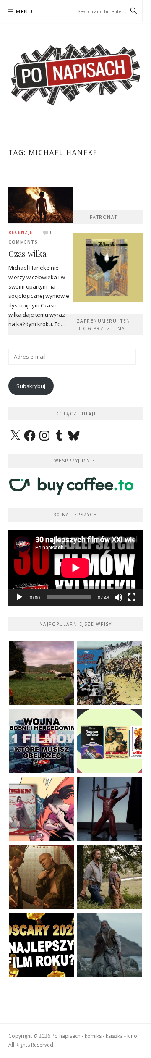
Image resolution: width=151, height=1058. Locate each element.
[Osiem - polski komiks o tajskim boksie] (41, 809)
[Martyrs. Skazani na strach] (109, 809)
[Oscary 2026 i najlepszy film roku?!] (41, 945)
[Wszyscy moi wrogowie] (109, 877)
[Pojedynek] (41, 673)
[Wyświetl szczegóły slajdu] (108, 267)
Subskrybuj (30, 386)
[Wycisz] (118, 597)
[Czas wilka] (40, 204)
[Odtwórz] (19, 597)
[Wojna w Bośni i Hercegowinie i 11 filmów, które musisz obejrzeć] (41, 741)
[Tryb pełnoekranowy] (132, 597)
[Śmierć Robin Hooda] (109, 945)
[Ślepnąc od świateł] (41, 877)
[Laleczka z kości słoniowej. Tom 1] (109, 673)
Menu (24, 11)
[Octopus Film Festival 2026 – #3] (109, 741)
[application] (75, 568)
